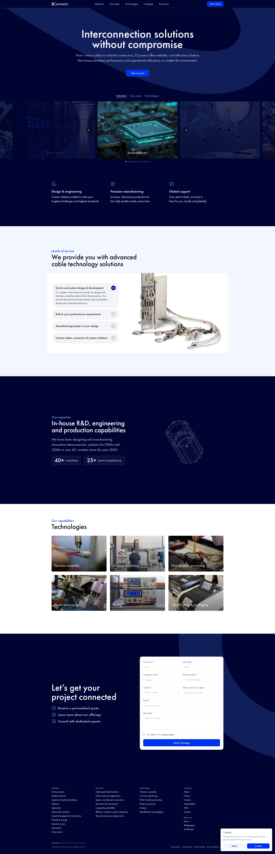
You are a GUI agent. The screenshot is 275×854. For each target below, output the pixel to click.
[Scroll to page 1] (125, 161)
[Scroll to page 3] (130, 161)
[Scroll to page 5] (135, 161)
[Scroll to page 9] (144, 161)
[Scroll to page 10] (147, 161)
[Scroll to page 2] (128, 161)
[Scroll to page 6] (137, 161)
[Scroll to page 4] (133, 161)
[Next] (186, 130)
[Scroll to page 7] (140, 161)
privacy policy (168, 734)
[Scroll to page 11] (149, 161)
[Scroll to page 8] (142, 161)
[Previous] (89, 130)
